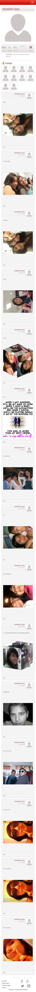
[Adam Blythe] (14, 69)
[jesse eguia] (5, 78)
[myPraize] (6, 2)
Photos (9, 50)
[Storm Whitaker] (5, 69)
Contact (4, 987)
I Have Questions (6, 985)
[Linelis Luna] (14, 86)
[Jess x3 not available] (22, 78)
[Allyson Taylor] (30, 78)
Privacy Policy (5, 983)
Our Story (4, 981)
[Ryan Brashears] (22, 69)
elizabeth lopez (19, 94)
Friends (8, 63)
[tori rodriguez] (5, 86)
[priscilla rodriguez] (30, 69)
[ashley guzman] (14, 78)
